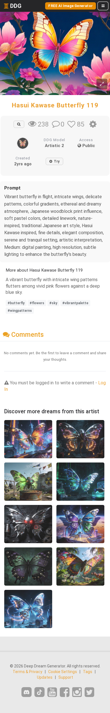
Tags (87, 671)
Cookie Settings (62, 671)
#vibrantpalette (75, 303)
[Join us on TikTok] (39, 692)
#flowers (37, 303)
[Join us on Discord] (26, 692)
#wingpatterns (20, 311)
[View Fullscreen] (101, 84)
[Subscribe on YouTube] (52, 692)
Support (65, 677)
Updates (44, 677)
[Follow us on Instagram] (77, 692)
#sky (53, 303)
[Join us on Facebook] (64, 692)
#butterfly (16, 303)
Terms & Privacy (27, 671)
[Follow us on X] (89, 692)
